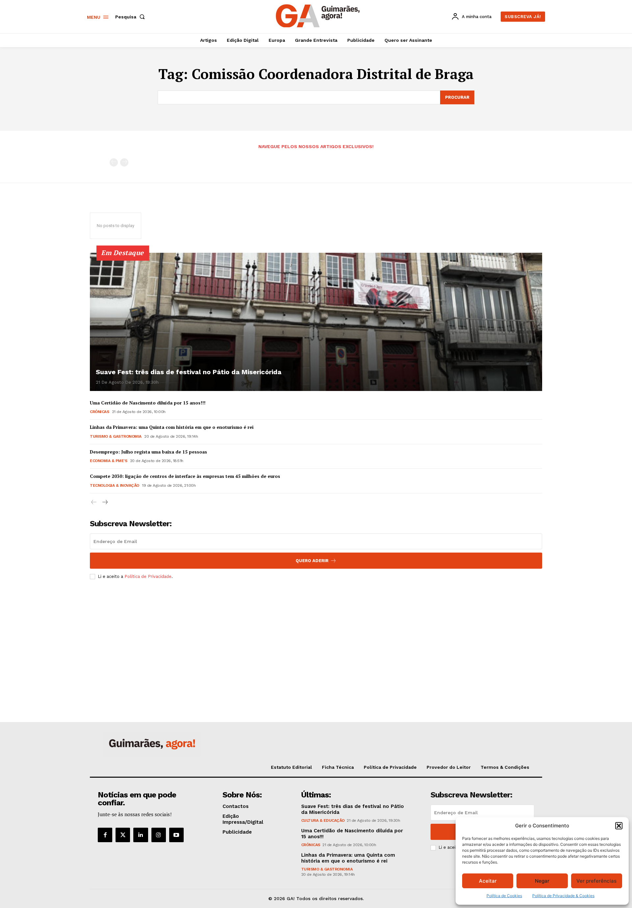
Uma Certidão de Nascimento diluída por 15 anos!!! (147, 403)
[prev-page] (114, 162)
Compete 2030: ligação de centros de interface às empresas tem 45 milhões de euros (185, 476)
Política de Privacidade (147, 576)
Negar (542, 881)
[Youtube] (176, 835)
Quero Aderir (312, 560)
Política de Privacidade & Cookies (563, 895)
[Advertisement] (316, 633)
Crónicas (99, 411)
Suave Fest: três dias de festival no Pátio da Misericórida (188, 372)
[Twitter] (123, 835)
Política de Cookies (504, 895)
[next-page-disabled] (124, 162)
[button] (619, 825)
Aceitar (488, 881)
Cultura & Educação (323, 820)
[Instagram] (158, 835)
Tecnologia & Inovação (114, 485)
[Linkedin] (140, 835)
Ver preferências (596, 881)
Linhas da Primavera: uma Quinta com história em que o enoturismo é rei (171, 427)
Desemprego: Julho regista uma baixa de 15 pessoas (148, 452)
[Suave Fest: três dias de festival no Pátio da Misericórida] (316, 322)
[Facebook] (105, 835)
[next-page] (104, 502)
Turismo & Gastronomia (116, 436)
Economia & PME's (108, 460)
